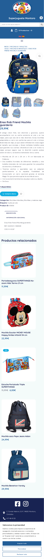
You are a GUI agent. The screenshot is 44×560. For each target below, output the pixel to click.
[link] (41, 17)
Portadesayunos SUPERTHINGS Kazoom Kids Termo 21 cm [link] (18, 281)
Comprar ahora (10, 194)
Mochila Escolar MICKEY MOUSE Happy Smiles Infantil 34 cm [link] (16, 333)
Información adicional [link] (15, 217)
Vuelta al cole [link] (13, 203)
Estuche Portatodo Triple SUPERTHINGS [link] (13, 385)
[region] (22, 540)
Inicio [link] (6, 47)
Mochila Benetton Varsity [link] (13, 485)
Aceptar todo (22, 543)
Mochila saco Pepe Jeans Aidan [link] (16, 436)
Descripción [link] (11, 213)
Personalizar (22, 549)
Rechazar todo (22, 554)
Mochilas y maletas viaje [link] (33, 200)
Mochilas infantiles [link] (18, 49)
